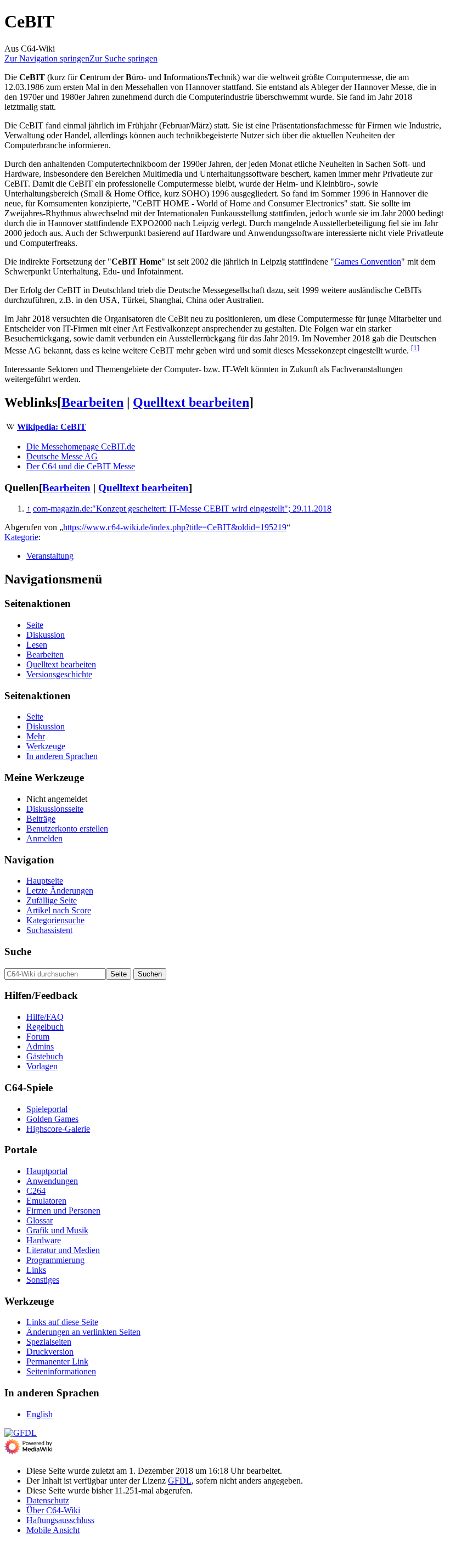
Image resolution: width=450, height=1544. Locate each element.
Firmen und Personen (63, 1210)
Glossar (39, 1220)
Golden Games (52, 1119)
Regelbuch (45, 1026)
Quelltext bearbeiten (191, 402)
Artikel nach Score (58, 910)
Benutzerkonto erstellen (67, 828)
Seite (34, 625)
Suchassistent (49, 930)
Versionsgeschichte (59, 674)
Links (36, 1269)
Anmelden (44, 838)
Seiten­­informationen (61, 1371)
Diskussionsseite (54, 808)
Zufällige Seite (51, 900)
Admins (40, 1046)
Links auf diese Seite (62, 1322)
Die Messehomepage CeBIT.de (80, 446)
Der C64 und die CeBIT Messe (80, 466)
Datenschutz (47, 1500)
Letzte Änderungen (59, 890)
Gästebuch (44, 1056)
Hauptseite (44, 880)
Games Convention (367, 261)
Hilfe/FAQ (45, 1016)
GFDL (180, 1480)
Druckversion (50, 1351)
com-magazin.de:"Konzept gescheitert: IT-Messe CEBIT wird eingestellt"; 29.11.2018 (182, 508)
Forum (37, 1036)
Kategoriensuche (55, 920)
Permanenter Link (57, 1361)
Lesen (36, 644)
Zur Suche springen (123, 58)
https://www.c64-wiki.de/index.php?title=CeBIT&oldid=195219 (174, 527)
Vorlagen (42, 1066)
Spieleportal (47, 1109)
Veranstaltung (50, 555)
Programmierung (55, 1260)
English (39, 1414)
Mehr (35, 736)
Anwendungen (52, 1181)
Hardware (43, 1240)
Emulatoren (46, 1200)
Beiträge (40, 818)
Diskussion (45, 634)
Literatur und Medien (63, 1250)
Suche (17, 951)
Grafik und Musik (57, 1230)
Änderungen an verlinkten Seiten (83, 1332)
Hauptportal (47, 1171)
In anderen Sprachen (62, 756)
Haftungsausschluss (60, 1520)
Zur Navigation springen (46, 58)
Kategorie (21, 537)
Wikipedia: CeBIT (51, 426)
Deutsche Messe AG (62, 456)
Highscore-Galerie (58, 1128)
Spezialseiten (48, 1341)
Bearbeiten (92, 402)
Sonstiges (42, 1279)
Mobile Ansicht (53, 1530)
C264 (36, 1190)
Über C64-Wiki (53, 1510)
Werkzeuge (45, 746)
